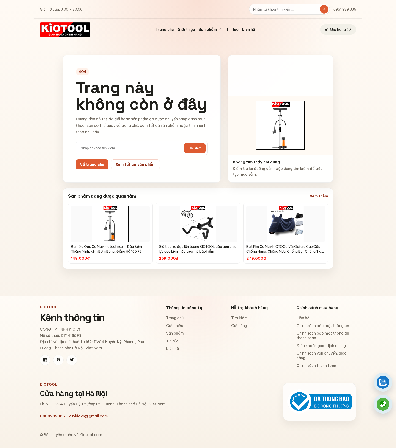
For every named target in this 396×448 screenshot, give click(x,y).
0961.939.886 (344, 9)
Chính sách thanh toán (316, 365)
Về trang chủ (92, 164)
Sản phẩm (175, 333)
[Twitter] (71, 360)
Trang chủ (164, 29)
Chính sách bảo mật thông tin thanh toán (323, 335)
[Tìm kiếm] (324, 9)
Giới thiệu (186, 29)
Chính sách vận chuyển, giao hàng (322, 355)
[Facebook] (45, 360)
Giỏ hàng (239, 325)
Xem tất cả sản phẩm (135, 164)
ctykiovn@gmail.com (88, 416)
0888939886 (52, 416)
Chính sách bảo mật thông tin (323, 325)
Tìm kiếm (194, 148)
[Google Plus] (58, 360)
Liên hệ (248, 29)
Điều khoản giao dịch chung (321, 345)
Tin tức (232, 29)
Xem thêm (319, 196)
